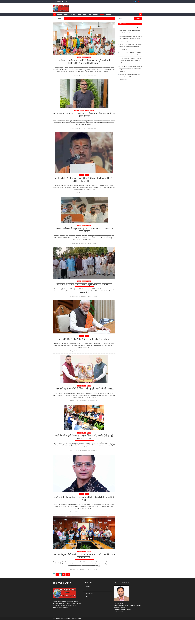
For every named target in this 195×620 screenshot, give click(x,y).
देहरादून (84, 385)
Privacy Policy (89, 590)
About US (88, 586)
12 (63, 574)
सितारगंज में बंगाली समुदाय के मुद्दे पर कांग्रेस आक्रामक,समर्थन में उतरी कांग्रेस (84, 230)
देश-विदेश (73, 15)
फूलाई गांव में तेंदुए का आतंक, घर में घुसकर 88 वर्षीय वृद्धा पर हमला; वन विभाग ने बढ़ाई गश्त (130, 54)
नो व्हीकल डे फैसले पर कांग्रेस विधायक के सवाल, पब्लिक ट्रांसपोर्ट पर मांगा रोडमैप (84, 115)
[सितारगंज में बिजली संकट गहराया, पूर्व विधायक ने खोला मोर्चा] (84, 263)
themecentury (77, 618)
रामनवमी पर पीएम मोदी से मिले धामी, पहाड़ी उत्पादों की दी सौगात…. (84, 388)
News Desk (83, 75)
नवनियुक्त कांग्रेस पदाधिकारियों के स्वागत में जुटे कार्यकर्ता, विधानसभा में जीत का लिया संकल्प (84, 62)
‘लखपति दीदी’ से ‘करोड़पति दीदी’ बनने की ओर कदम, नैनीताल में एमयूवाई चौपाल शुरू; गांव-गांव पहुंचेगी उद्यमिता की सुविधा (130, 30)
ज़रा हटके (108, 15)
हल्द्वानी (91, 110)
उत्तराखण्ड (59, 15)
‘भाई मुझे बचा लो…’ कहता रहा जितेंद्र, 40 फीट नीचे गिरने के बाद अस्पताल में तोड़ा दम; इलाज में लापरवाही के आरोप (131, 47)
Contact (88, 596)
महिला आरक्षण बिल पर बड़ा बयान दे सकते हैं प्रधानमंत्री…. (84, 339)
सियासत (102, 15)
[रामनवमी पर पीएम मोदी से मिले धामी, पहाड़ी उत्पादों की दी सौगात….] (84, 369)
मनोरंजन (95, 15)
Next (68, 574)
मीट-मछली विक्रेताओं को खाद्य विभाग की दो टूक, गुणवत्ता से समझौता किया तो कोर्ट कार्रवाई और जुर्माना (130, 60)
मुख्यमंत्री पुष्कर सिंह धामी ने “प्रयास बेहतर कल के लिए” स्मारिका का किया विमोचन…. (84, 556)
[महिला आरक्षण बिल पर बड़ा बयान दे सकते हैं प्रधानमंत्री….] (84, 316)
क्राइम (79, 15)
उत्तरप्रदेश (66, 15)
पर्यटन (84, 15)
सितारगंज (84, 225)
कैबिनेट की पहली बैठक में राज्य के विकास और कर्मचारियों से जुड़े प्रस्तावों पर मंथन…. (84, 437)
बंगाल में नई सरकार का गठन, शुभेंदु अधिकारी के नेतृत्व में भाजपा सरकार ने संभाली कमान (84, 179)
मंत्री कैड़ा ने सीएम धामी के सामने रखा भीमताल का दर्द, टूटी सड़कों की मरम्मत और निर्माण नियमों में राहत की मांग (131, 69)
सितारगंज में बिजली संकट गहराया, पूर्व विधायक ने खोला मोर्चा (84, 284)
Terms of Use (89, 593)
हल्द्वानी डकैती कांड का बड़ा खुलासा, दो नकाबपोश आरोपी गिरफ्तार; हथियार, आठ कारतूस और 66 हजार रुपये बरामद (131, 38)
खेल (90, 15)
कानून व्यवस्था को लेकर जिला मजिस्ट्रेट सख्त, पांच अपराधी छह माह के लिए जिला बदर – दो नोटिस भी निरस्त (130, 77)
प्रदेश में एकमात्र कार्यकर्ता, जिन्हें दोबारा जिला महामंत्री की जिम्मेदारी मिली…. (84, 498)
